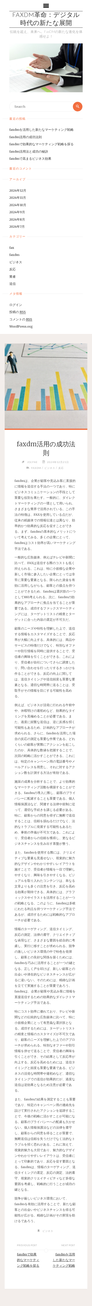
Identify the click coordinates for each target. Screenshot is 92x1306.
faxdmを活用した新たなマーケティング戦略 (41, 130)
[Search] (77, 106)
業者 (12, 276)
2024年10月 (17, 205)
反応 (12, 269)
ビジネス (15, 262)
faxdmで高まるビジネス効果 (30, 158)
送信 (12, 284)
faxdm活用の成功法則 (25, 137)
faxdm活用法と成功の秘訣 (28, 151)
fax (11, 248)
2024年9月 (17, 212)
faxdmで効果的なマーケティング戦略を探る (41, 144)
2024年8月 (17, 219)
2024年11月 (17, 197)
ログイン (15, 305)
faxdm (14, 255)
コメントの (20, 319)
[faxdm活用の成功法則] (46, 386)
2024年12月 (17, 190)
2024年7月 (17, 226)
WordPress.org (21, 326)
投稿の (17, 312)
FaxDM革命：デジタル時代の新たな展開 (46, 19)
